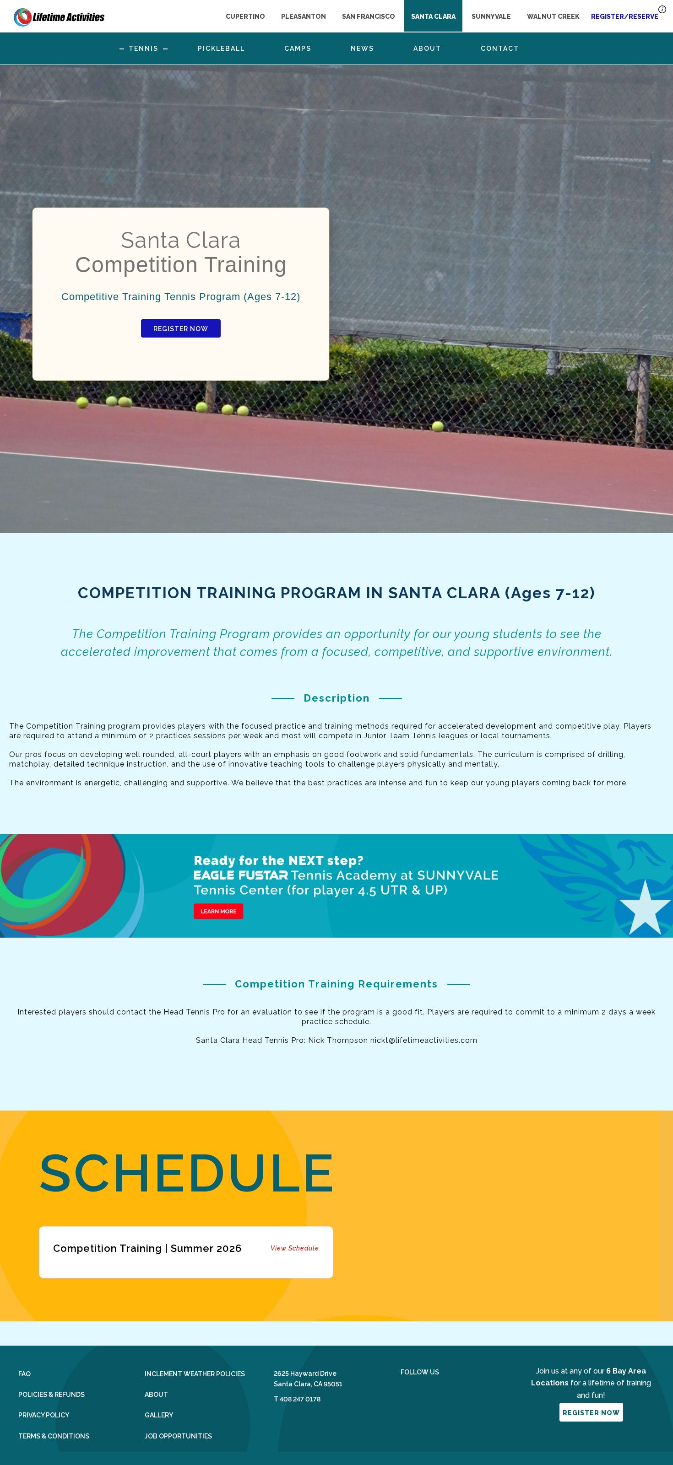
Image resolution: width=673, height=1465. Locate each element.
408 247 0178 (300, 1399)
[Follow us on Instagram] (428, 1393)
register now (591, 1413)
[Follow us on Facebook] (404, 1393)
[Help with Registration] (662, 12)
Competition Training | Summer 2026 (186, 1248)
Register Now (180, 329)
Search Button (551, 48)
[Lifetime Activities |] (59, 15)
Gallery (159, 1415)
